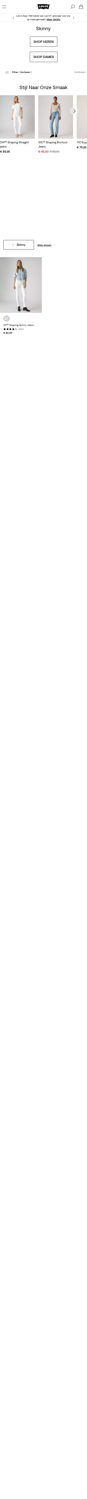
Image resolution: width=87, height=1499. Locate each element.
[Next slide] (74, 111)
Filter (22, 72)
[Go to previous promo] (13, 18)
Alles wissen (44, 245)
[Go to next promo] (73, 18)
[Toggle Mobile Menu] (4, 7)
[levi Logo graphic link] (43, 6)
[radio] (6, 318)
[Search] (72, 7)
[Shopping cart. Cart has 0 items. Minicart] (81, 7)
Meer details (53, 19)
